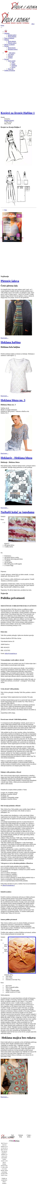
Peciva (13, 67)
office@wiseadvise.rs (11, 653)
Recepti (6, 59)
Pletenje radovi (12, 43)
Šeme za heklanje (9, 38)
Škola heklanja (12, 36)
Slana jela (10, 69)
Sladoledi (14, 65)
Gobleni (10, 57)
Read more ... (4, 338)
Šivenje (6, 46)
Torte (12, 62)
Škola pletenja (12, 41)
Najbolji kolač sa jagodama (17, 512)
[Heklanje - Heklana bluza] (18, 433)
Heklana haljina (11, 342)
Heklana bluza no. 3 (13, 400)
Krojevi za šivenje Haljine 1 (18, 112)
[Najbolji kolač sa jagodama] (22, 529)
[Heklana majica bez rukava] (18, 1077)
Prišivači (10, 56)
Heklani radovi (12, 35)
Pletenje (6, 39)
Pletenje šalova (10, 281)
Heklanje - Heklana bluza (16, 457)
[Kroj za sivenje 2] (18, 188)
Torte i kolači (11, 61)
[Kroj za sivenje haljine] (18, 148)
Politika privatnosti (9, 70)
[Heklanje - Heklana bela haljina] (18, 376)
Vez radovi (11, 54)
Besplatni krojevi (13, 49)
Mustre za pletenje (9, 44)
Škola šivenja (11, 48)
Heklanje (6, 33)
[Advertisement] (18, 91)
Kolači (13, 64)
